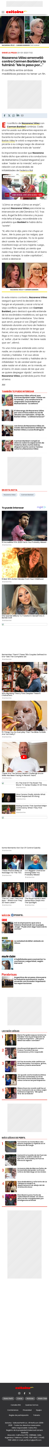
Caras (19, 1398)
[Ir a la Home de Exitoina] (16, 12)
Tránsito (36, 1415)
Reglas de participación (19, 1415)
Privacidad (27, 1410)
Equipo (39, 1410)
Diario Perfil (8, 1398)
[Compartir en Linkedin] (18, 115)
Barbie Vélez (8, 140)
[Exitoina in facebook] (24, 1393)
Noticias (30, 1398)
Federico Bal (26, 170)
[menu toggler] (2, 11)
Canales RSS (16, 1405)
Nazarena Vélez (31, 123)
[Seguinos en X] (29, 1393)
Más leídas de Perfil (13, 1137)
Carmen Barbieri (16, 126)
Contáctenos (12, 1410)
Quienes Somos (31, 1405)
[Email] (22, 116)
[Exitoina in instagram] (19, 1393)
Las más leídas (10, 1031)
